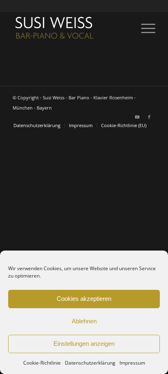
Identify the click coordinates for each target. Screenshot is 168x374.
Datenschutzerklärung (90, 362)
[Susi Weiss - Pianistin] (70, 28)
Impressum (132, 362)
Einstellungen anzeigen (84, 343)
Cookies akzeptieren (84, 298)
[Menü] (144, 28)
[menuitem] (144, 28)
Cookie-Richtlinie (42, 362)
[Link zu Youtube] (137, 117)
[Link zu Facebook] (149, 117)
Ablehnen (84, 321)
